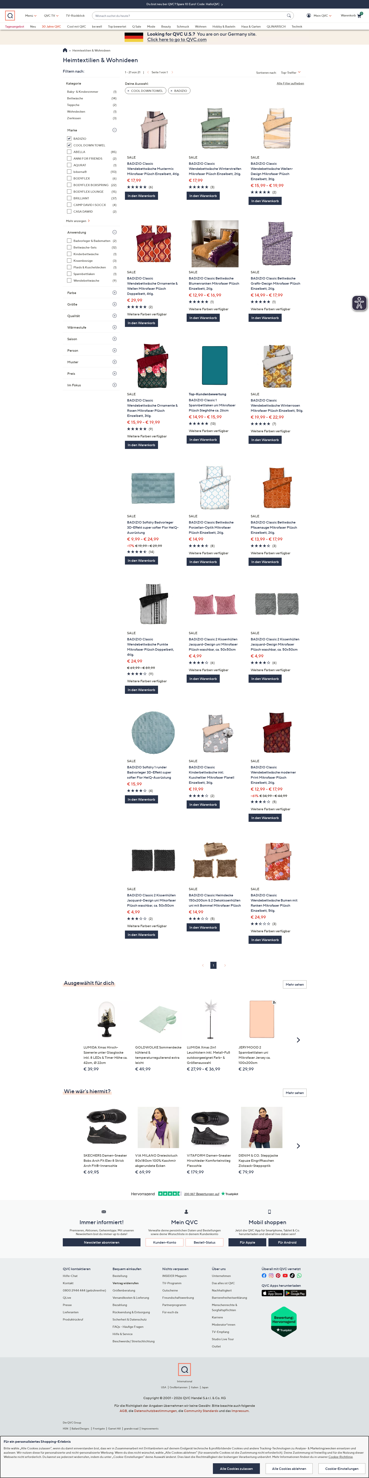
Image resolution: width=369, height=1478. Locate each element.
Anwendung (76, 232)
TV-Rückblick (75, 15)
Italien (194, 1387)
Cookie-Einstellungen (342, 1468)
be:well (97, 26)
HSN (65, 1428)
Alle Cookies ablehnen (289, 1468)
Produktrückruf (73, 1319)
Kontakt (68, 1283)
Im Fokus (74, 385)
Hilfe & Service (123, 1334)
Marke (72, 130)
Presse (67, 1305)
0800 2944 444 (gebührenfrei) (84, 1290)
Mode (151, 26)
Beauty (166, 26)
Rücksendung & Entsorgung (131, 1312)
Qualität (73, 316)
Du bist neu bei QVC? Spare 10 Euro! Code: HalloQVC (183, 4)
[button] (314, 15)
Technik (297, 26)
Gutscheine (170, 1290)
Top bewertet (117, 26)
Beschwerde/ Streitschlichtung (134, 1341)
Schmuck (183, 26)
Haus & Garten (251, 26)
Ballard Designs (80, 1428)
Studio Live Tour (223, 1339)
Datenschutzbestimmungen (155, 1411)
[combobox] (188, 16)
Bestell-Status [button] (204, 1242)
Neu (33, 26)
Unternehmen (221, 1276)
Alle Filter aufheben (290, 83)
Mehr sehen (295, 984)
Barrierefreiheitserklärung (229, 1297)
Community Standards (201, 1411)
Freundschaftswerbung (178, 1297)
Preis (71, 373)
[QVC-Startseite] (65, 50)
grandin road (131, 1428)
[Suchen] (290, 15)
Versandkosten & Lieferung (131, 1297)
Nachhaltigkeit (222, 1290)
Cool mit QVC (76, 26)
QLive (67, 1297)
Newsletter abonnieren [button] (101, 1242)
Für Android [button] (287, 1242)
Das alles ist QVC (223, 1283)
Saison (72, 339)
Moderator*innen (223, 1324)
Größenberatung (124, 1290)
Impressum (240, 1411)
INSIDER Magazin (174, 1276)
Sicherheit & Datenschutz (130, 1319)
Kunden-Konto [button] (164, 1242)
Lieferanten (71, 1312)
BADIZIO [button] (180, 91)
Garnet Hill (114, 1428)
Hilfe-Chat (70, 1276)
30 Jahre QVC (51, 26)
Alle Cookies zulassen (236, 1468)
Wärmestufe (76, 327)
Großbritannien (178, 1387)
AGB (123, 1411)
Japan (205, 1387)
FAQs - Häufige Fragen (128, 1326)
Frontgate (99, 1428)
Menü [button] (29, 15)
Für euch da (170, 1312)
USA (163, 1387)
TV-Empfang (220, 1332)
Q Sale (136, 26)
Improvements (150, 1428)
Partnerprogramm (174, 1305)
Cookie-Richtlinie (340, 1457)
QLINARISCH (276, 26)
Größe (72, 304)
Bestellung (120, 1276)
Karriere (217, 1317)
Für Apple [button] (247, 1242)
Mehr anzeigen (76, 221)
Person (72, 350)
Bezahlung (120, 1305)
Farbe (71, 293)
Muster (72, 362)
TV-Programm (172, 1283)
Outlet (216, 1346)
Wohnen (200, 26)
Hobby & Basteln (223, 26)
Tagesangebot (14, 26)
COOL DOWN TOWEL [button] (146, 91)
